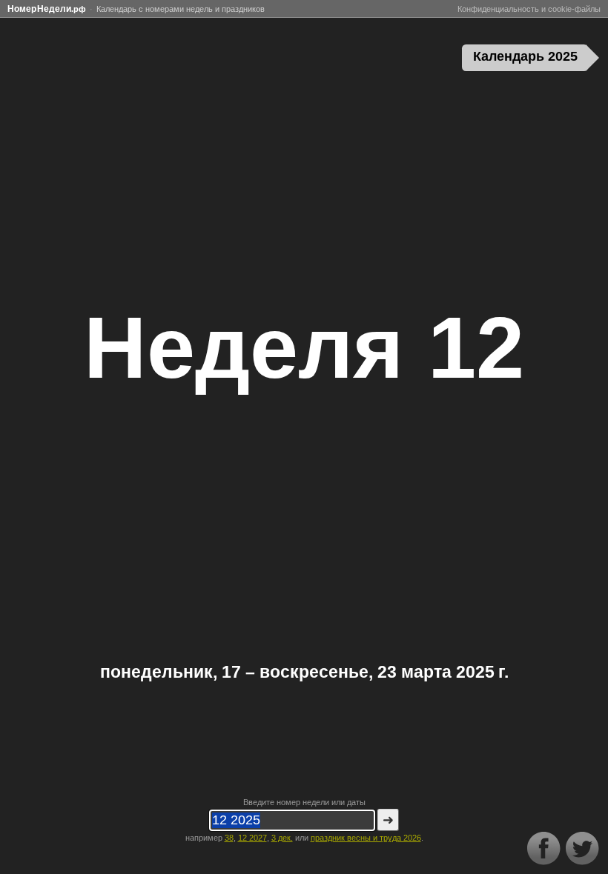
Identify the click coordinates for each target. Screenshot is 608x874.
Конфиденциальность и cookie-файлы (529, 8)
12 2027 (252, 837)
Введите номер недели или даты (304, 802)
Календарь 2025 (525, 56)
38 (229, 837)
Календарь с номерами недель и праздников (180, 8)
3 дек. (282, 837)
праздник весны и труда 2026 (366, 837)
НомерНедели (46, 9)
